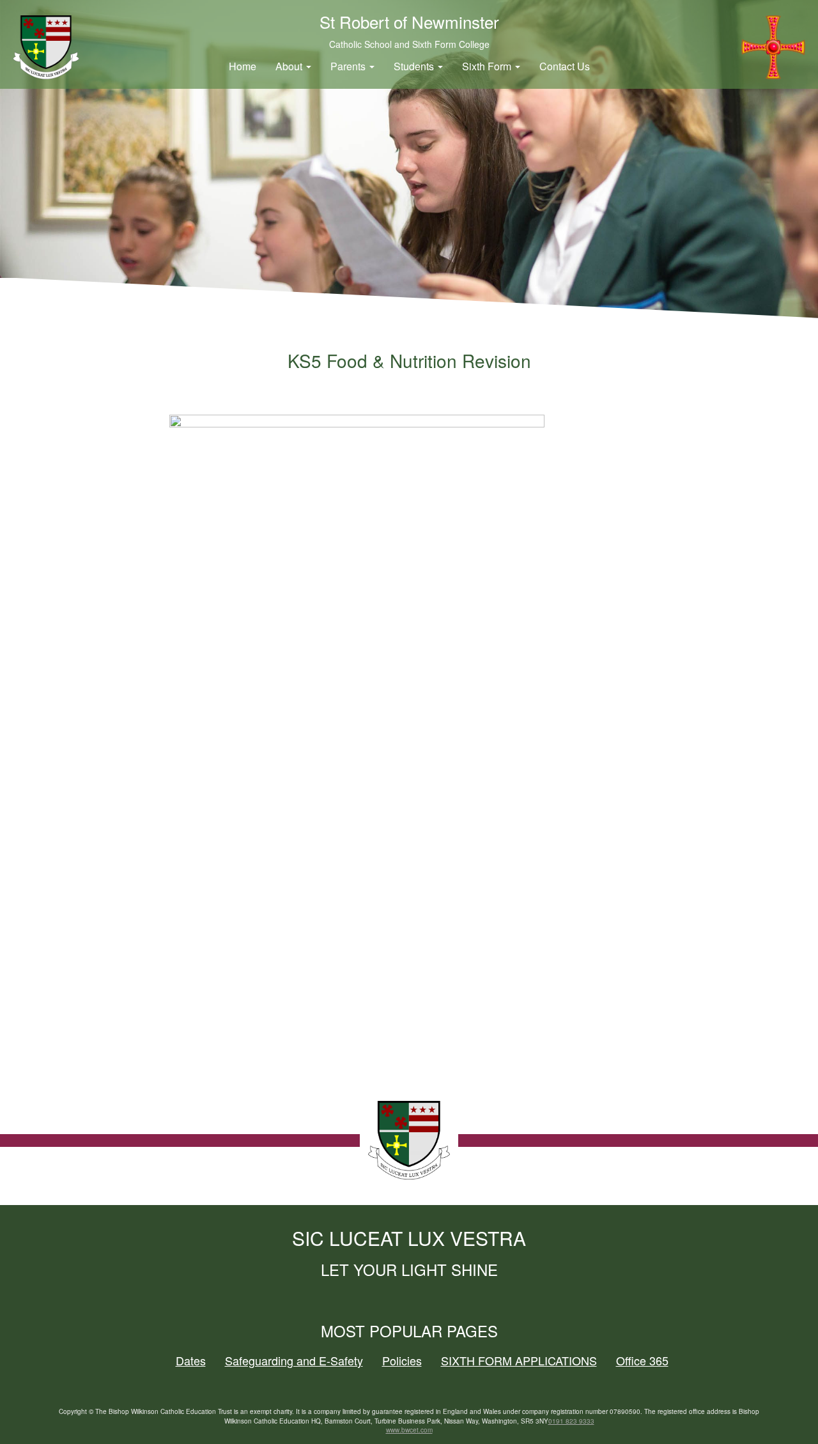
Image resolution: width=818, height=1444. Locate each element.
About (290, 66)
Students (415, 66)
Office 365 (642, 1360)
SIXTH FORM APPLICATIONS (519, 1360)
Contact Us (564, 66)
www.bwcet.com (409, 1429)
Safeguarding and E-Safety (294, 1360)
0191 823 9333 (571, 1421)
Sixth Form (488, 66)
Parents (349, 66)
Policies (402, 1360)
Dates (191, 1360)
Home (242, 66)
